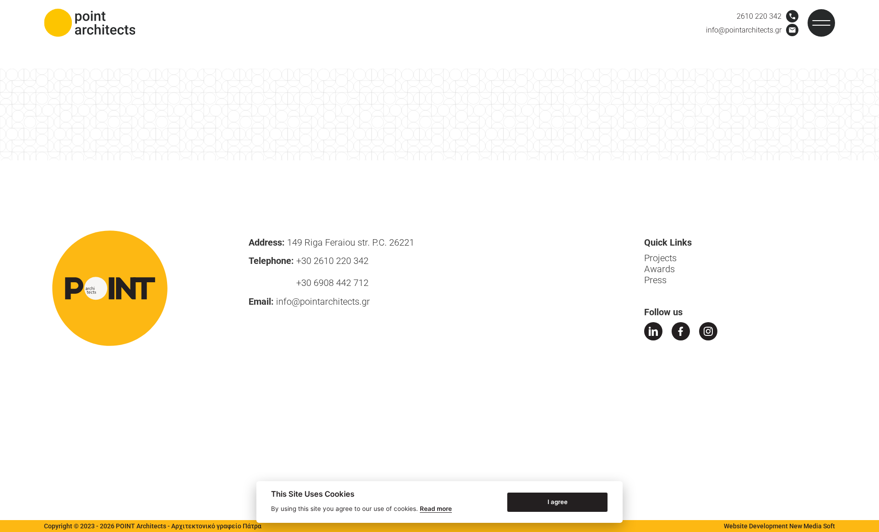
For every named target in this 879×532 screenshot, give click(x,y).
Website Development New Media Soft (779, 526)
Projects (660, 257)
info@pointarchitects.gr (323, 301)
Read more (436, 508)
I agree (558, 501)
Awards (659, 268)
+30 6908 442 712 (332, 282)
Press (655, 279)
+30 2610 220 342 (332, 260)
